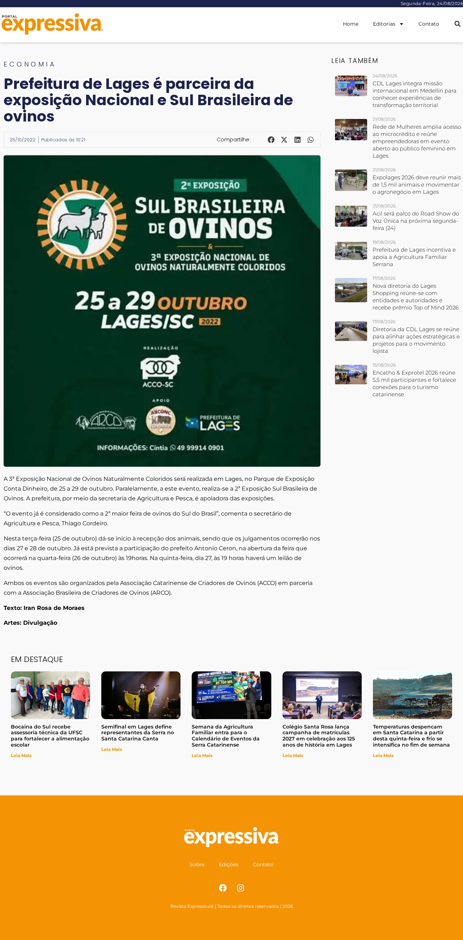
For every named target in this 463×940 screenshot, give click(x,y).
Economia (30, 64)
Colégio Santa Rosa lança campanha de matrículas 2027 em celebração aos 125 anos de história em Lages (319, 735)
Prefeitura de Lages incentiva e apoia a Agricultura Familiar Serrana (414, 257)
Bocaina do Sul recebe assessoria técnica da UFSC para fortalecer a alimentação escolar (50, 735)
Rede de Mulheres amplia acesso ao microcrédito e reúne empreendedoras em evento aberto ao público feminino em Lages (417, 141)
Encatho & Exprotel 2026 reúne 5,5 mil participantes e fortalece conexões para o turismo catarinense (414, 383)
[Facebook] (223, 888)
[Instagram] (241, 888)
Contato (429, 24)
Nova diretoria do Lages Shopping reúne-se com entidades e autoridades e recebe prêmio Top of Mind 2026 (416, 296)
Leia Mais (21, 755)
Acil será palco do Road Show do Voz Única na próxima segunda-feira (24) (416, 220)
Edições (228, 864)
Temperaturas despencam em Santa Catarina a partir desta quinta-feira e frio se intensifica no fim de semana (411, 735)
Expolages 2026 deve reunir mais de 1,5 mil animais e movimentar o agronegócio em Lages (417, 184)
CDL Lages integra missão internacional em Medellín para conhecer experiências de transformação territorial (414, 94)
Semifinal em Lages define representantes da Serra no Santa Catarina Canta (137, 732)
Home (350, 24)
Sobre (197, 864)
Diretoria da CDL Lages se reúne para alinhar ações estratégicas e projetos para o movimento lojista (416, 340)
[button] (457, 24)
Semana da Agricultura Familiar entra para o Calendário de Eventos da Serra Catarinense (226, 735)
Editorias (384, 24)
